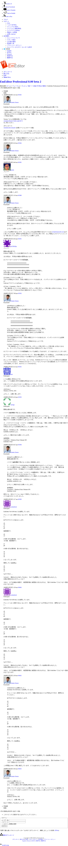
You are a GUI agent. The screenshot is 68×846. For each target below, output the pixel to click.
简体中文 (10, 56)
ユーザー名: (5, 820)
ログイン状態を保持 (10, 824)
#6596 (20, 444)
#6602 (20, 675)
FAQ (8, 23)
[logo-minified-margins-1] (12, 68)
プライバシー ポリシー (14, 45)
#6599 (20, 499)
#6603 (20, 769)
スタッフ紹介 (11, 39)
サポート (6, 21)
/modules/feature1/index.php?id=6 (13, 121)
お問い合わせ (11, 34)
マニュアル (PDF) (12, 26)
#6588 (20, 195)
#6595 (20, 397)
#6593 (20, 367)
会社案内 (6, 36)
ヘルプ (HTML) (12, 25)
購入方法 (22, 839)
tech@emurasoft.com (58, 232)
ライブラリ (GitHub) (13, 30)
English (9, 50)
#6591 (20, 239)
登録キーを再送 (12, 32)
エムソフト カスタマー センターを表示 (19, 47)
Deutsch (9, 54)
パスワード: (5, 822)
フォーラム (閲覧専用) (14, 28)
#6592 (20, 293)
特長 (27, 839)
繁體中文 (10, 57)
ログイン (4, 826)
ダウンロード (15, 839)
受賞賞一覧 (10, 43)
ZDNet (57, 830)
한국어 (9, 52)
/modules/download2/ (10, 127)
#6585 (20, 162)
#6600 (20, 587)
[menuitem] (36, 20)
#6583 (20, 95)
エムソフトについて (13, 38)
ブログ (6, 19)
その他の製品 (11, 41)
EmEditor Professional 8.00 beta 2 (20, 81)
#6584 (20, 143)
